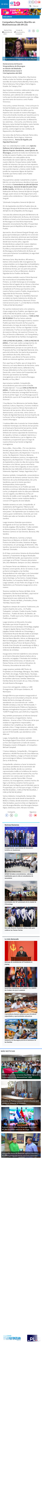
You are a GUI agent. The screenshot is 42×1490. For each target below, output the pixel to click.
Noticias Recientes (12, 825)
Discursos (7, 17)
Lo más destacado (12, 939)
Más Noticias (8, 1051)
